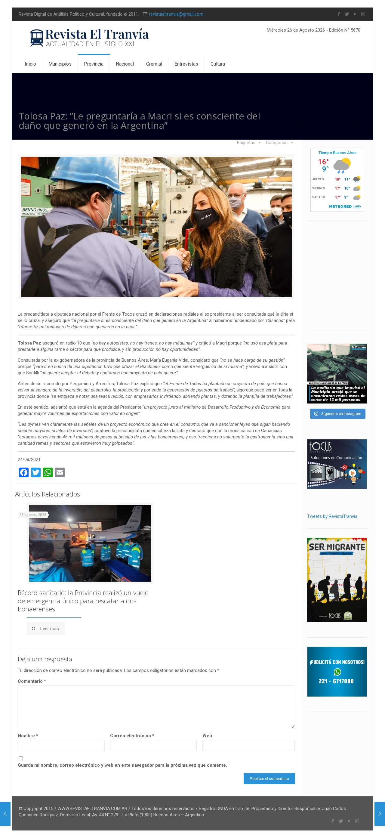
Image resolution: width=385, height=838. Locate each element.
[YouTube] (355, 14)
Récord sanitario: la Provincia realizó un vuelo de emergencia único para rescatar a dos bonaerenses (83, 600)
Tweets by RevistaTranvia (332, 516)
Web (207, 735)
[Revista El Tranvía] (90, 38)
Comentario (32, 681)
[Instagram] (363, 14)
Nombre (28, 735)
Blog (302, 114)
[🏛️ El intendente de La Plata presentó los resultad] (337, 374)
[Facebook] (339, 14)
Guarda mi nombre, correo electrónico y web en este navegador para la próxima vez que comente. (122, 765)
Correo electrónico (132, 735)
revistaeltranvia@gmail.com (176, 14)
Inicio (279, 114)
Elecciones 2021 (337, 114)
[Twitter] (347, 14)
